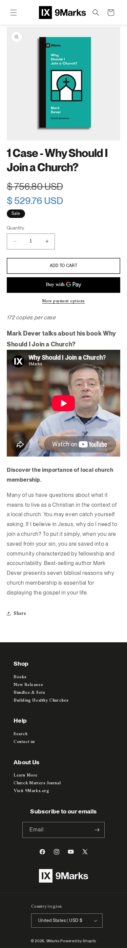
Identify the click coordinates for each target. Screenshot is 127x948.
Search (21, 734)
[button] (13, 12)
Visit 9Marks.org (31, 791)
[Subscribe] (96, 830)
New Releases (28, 685)
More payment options (63, 301)
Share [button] (20, 613)
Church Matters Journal (37, 783)
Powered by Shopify (78, 941)
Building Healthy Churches (41, 700)
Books (20, 677)
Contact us (24, 742)
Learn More (26, 775)
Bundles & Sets (29, 692)
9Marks (53, 941)
